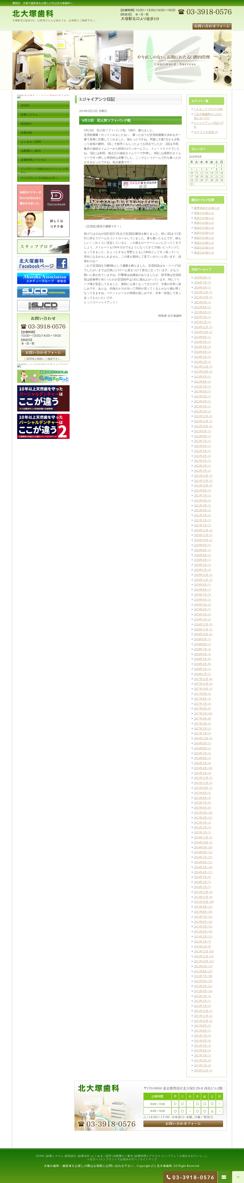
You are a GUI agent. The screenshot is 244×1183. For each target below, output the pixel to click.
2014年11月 (201, 837)
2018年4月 (200, 664)
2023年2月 (200, 411)
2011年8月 (200, 1030)
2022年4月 (200, 456)
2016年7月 (200, 753)
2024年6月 (200, 342)
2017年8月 (200, 699)
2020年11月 (201, 535)
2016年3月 (200, 773)
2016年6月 (200, 758)
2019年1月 (200, 619)
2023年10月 (201, 371)
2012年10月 (201, 961)
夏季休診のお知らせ (207, 208)
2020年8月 (200, 550)
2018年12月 (201, 624)
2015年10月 (201, 788)
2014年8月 (200, 852)
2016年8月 (200, 748)
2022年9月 (200, 431)
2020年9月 (200, 545)
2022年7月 (200, 441)
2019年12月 (201, 575)
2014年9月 (200, 847)
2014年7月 (200, 857)
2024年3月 (200, 357)
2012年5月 (200, 986)
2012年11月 (201, 956)
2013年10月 (201, 902)
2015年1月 (200, 832)
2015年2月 (200, 827)
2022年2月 (200, 465)
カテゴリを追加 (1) (206, 132)
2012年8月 (200, 971)
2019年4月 (200, 609)
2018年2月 (200, 669)
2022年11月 (201, 421)
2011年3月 (200, 1055)
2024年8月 (200, 337)
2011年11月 (201, 1016)
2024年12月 (201, 327)
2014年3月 (200, 877)
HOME (40, 1155)
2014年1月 (200, 887)
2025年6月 (200, 312)
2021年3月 (200, 515)
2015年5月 (200, 812)
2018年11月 (201, 629)
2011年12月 (201, 1011)
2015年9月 (200, 793)
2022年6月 (200, 446)
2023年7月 (200, 386)
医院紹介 (71, 1155)
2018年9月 (200, 639)
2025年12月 (201, 292)
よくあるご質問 (102, 1155)
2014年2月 (200, 882)
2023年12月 (201, 366)
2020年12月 (201, 530)
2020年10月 (201, 540)
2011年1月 (200, 1065)
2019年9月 (200, 584)
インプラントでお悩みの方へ (118, 1159)
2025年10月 (201, 297)
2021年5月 (200, 505)
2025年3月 (200, 322)
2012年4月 (200, 991)
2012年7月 (200, 976)
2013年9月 (200, 907)
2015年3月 (200, 822)
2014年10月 (201, 842)
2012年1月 (200, 1006)
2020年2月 (200, 565)
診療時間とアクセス (148, 1155)
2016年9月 (200, 743)
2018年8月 (200, 644)
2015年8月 (200, 798)
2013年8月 (200, 912)
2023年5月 (200, 396)
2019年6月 (200, 599)
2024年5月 (200, 347)
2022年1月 (200, 470)
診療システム (55, 1155)
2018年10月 (201, 634)
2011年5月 (200, 1045)
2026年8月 (200, 277)
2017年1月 (200, 733)
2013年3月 (200, 936)
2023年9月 (200, 376)
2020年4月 (200, 560)
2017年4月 (200, 718)
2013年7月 (200, 917)
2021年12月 (201, 475)
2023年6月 (200, 391)
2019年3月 (200, 614)
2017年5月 (200, 713)
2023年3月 (200, 406)
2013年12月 (201, 892)
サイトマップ (148, 1159)
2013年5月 (200, 926)
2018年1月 (200, 674)
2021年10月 (201, 485)
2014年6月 (200, 862)
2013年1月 (200, 946)
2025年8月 (200, 307)
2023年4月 (200, 401)
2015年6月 (200, 807)
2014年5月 (200, 867)
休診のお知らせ (204, 213)
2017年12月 (201, 679)
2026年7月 (200, 282)
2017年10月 (201, 689)
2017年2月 (200, 728)
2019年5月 (200, 604)
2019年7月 (200, 594)
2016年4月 (200, 768)
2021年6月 (200, 500)
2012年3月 (200, 996)
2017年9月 (200, 694)
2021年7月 (200, 495)
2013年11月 (201, 897)
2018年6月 (200, 654)
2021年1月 (200, 525)
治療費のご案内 (123, 1155)
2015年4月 (200, 817)
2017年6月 (200, 708)
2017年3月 (200, 723)
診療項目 (84, 1155)
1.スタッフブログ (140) (208, 109)
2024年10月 (201, 332)
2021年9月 (200, 490)
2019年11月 (201, 580)
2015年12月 (201, 778)
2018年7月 (200, 649)
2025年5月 (200, 317)
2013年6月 (200, 922)
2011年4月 (200, 1050)
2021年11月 (201, 480)
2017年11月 (201, 683)
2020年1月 (200, 570)
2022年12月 (201, 416)
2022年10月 (201, 426)
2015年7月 (200, 802)
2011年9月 (200, 1025)
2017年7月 (200, 704)
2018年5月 (200, 659)
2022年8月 (200, 436)
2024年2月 (200, 362)
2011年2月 (200, 1060)
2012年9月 (200, 966)
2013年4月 (200, 931)
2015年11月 (201, 783)
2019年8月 (200, 589)
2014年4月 (200, 872)
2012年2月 (200, 1001)
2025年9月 (200, 302)
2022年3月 (200, 460)
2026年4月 (200, 287)
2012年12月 (201, 951)
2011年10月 (201, 1021)
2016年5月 (200, 763)
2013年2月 (200, 941)
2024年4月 (200, 352)
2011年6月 (200, 1040)
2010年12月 (201, 1070)
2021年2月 (200, 520)
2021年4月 (200, 510)
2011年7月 (200, 1035)
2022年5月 (200, 451)
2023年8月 (200, 381)
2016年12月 (201, 738)
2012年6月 (200, 981)
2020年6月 (200, 555)
